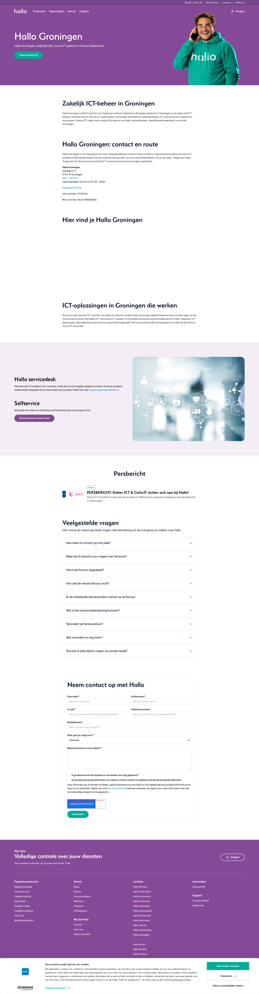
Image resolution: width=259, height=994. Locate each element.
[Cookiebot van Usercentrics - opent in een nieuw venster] (25, 988)
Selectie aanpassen (55, 988)
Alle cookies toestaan (228, 966)
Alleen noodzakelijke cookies (228, 985)
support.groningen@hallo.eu (104, 390)
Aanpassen (226, 975)
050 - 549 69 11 (70, 178)
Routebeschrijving (71, 188)
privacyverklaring (117, 788)
